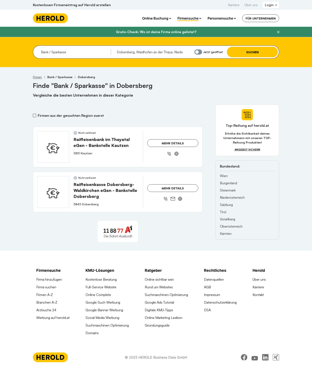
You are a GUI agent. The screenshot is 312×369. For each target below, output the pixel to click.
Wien (224, 176)
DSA (207, 310)
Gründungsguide (157, 325)
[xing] (276, 357)
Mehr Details (173, 143)
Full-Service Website (101, 287)
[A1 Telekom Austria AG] (118, 231)
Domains (92, 333)
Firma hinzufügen (49, 279)
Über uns (251, 5)
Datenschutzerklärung (220, 302)
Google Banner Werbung (104, 310)
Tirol (223, 212)
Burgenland (228, 183)
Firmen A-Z (44, 295)
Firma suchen (46, 287)
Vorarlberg (227, 219)
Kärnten (226, 233)
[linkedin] (265, 357)
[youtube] (255, 357)
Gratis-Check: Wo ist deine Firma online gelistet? (156, 32)
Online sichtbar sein (159, 279)
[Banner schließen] (278, 32)
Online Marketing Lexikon (163, 317)
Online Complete (98, 295)
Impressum (212, 295)
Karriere (233, 5)
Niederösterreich (232, 197)
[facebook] (244, 357)
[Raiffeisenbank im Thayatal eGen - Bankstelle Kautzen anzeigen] (53, 147)
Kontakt (258, 295)
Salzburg (226, 205)
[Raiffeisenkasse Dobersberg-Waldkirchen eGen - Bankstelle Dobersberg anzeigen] (53, 192)
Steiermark (228, 190)
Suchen (252, 52)
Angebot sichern (247, 149)
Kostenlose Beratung (101, 279)
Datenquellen (214, 279)
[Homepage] (50, 18)
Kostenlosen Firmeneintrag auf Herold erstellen (72, 5)
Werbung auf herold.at (53, 317)
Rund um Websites (159, 287)
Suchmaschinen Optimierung (107, 325)
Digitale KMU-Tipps (159, 310)
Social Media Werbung (102, 317)
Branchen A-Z (46, 302)
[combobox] (74, 52)
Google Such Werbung (103, 302)
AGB (207, 287)
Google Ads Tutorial (159, 302)
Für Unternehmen (261, 18)
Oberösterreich (231, 226)
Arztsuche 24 (46, 310)
